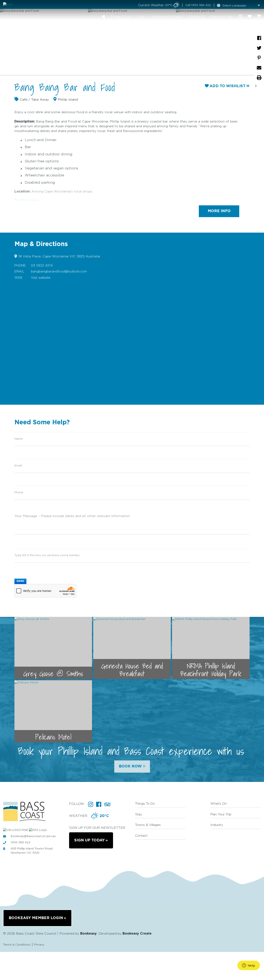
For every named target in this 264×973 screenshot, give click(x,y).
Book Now (132, 765)
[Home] (103, 16)
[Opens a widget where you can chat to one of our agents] (248, 966)
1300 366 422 (201, 5)
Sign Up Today (89, 840)
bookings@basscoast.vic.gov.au (33, 836)
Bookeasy (88, 933)
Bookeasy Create (137, 933)
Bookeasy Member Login (36, 918)
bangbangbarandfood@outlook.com (59, 271)
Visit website (40, 277)
